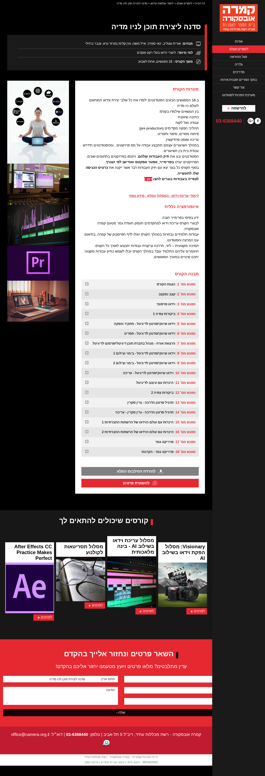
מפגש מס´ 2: (177, 294)
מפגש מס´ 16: (149, 432)
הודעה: (110, 690)
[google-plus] (251, 121)
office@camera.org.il (30, 734)
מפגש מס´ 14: (156, 412)
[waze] (106, 743)
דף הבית (200, 3)
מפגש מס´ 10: (159, 373)
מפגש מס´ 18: (169, 452)
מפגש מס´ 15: (149, 422)
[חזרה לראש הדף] (199, 772)
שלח (121, 713)
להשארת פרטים (137, 483)
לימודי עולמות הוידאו (162, 3)
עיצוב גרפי (133, 762)
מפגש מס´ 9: (154, 363)
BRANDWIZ (150, 762)
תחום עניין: (108, 679)
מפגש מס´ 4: (174, 314)
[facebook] (258, 121)
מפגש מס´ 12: (173, 392)
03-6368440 (229, 121)
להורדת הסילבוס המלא (137, 471)
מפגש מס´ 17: (175, 442)
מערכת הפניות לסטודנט (238, 95)
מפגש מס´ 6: (160, 333)
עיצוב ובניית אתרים (113, 762)
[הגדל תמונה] (38, 122)
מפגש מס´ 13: (161, 402)
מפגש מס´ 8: (154, 353)
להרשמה (238, 108)
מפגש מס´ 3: (176, 304)
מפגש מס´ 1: (176, 284)
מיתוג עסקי (91, 762)
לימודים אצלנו (184, 3)
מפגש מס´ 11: (166, 382)
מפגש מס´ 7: (144, 343)
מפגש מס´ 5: (155, 324)
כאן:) (148, 179)
